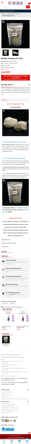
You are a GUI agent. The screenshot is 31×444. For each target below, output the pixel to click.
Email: (2, 376)
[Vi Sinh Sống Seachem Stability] (8, 317)
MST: (2, 378)
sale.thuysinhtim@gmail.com (11, 376)
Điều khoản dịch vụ (5, 397)
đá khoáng (12, 303)
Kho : (2, 69)
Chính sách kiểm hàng (6, 412)
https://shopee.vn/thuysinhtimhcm (19, 230)
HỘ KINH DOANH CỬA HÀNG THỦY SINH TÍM (12, 357)
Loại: (2, 63)
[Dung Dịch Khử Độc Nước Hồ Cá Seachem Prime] (23, 317)
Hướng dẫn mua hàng (6, 391)
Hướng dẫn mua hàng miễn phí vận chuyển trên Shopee (14, 398)
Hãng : (2, 65)
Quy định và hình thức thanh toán (9, 410)
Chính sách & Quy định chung (8, 403)
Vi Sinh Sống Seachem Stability (6, 327)
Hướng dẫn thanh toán (6, 393)
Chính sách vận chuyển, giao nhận (9, 407)
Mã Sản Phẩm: (4, 61)
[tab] (15, 100)
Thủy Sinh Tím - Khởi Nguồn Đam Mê (10, 354)
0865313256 (13, 294)
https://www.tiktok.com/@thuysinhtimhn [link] (17, 232)
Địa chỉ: (3, 359)
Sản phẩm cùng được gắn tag (8, 301)
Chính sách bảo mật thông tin (8, 405)
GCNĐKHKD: (4, 382)
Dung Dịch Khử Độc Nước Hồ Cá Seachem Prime (22, 327)
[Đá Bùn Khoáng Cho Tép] (6, 339)
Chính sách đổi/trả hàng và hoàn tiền (10, 409)
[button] (15, 100)
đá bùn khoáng (5, 303)
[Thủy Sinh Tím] (15, 3)
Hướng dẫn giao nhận (6, 395)
